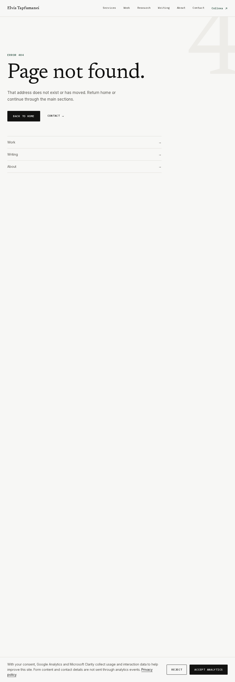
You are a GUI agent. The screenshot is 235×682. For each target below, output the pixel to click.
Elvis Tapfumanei (23, 8)
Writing (164, 7)
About (181, 7)
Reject (176, 669)
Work (126, 7)
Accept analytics (208, 669)
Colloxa (218, 8)
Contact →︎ (56, 115)
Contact (198, 7)
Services (109, 7)
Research (144, 7)
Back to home (23, 116)
